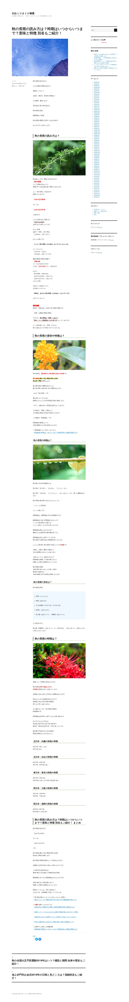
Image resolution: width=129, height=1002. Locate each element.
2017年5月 (96, 183)
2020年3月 (96, 125)
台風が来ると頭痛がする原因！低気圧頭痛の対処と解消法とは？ (54, 907)
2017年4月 (96, 185)
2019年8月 (96, 137)
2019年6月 (96, 140)
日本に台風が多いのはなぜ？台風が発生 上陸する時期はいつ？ (54, 922)
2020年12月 (97, 109)
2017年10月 (97, 174)
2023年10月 (97, 87)
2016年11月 (97, 193)
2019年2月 (96, 147)
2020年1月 (96, 128)
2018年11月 (97, 152)
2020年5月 (96, 121)
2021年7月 (96, 97)
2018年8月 (96, 157)
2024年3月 (96, 85)
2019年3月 (96, 145)
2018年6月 (96, 161)
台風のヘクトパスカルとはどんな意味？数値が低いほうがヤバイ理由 (56, 912)
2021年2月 (96, 106)
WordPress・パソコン (99, 209)
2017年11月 (97, 173)
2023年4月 (96, 89)
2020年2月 (96, 126)
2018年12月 (97, 150)
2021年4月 (96, 102)
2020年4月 (96, 123)
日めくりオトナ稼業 (23, 13)
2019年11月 (97, 132)
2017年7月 (96, 180)
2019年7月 (96, 138)
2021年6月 (96, 99)
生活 (95, 214)
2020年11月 (97, 111)
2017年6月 (96, 181)
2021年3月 (96, 104)
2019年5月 (96, 142)
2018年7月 (96, 159)
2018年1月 (96, 169)
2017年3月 (96, 186)
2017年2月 (96, 188)
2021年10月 (97, 92)
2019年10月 (97, 133)
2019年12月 (97, 130)
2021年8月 (96, 96)
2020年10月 (97, 113)
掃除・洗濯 (97, 213)
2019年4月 (96, 144)
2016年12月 (97, 191)
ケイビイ (14, 81)
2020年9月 (96, 115)
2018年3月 (96, 166)
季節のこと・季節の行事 (18, 86)
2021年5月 (96, 101)
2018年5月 (96, 162)
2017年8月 (96, 178)
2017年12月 (97, 171)
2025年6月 (96, 84)
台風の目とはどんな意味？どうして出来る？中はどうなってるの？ (55, 917)
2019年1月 (96, 149)
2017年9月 (96, 176)
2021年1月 (96, 108)
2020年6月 (96, 120)
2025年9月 (96, 82)
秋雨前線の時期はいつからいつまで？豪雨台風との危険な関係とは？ (56, 432)
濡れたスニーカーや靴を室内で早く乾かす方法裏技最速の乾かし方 (55, 899)
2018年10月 (97, 154)
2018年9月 (96, 156)
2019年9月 (96, 135)
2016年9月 (96, 197)
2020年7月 (96, 118)
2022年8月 (96, 91)
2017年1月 (96, 190)
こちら (100, 227)
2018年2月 (96, 168)
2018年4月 (96, 164)
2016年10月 (97, 195)
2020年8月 (96, 116)
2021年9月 (96, 94)
